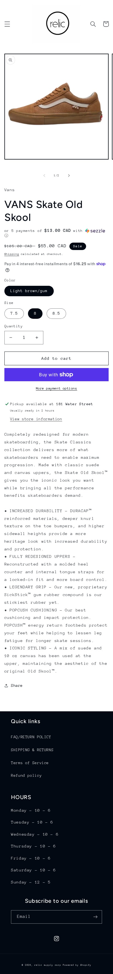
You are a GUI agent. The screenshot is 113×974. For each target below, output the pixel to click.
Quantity (13, 326)
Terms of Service (30, 763)
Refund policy (26, 775)
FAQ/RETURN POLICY (31, 737)
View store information (36, 419)
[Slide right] (69, 176)
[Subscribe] (95, 917)
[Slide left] (44, 176)
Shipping (11, 254)
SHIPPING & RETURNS (32, 750)
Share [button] (17, 685)
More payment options (56, 388)
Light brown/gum (29, 291)
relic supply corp (47, 965)
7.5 (14, 313)
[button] (7, 24)
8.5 (56, 313)
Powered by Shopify (77, 965)
